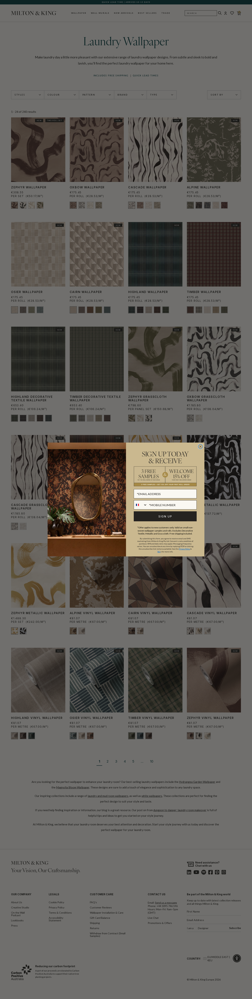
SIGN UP (165, 516)
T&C (158, 552)
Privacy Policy (184, 549)
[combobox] (140, 504)
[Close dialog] (200, 446)
